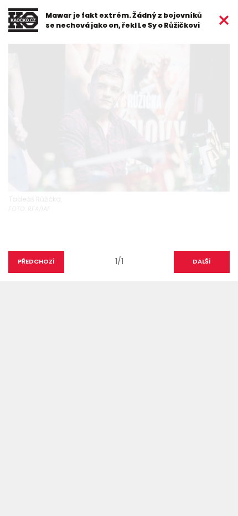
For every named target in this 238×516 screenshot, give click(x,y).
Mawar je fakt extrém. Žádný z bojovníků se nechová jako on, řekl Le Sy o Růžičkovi (123, 20)
